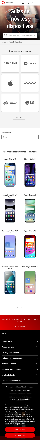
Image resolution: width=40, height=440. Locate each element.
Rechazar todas (20, 435)
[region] (20, 416)
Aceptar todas (20, 429)
